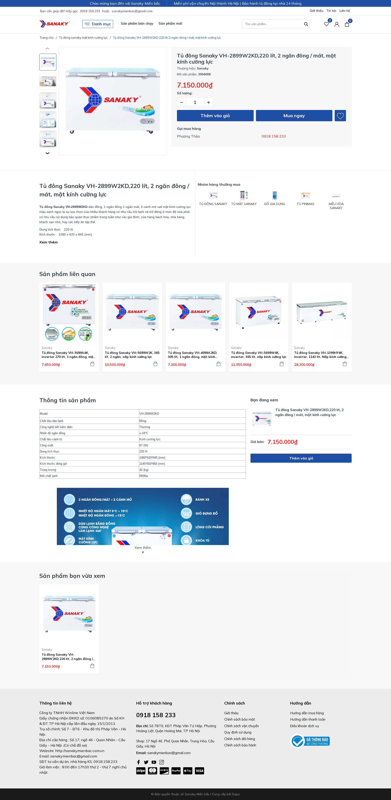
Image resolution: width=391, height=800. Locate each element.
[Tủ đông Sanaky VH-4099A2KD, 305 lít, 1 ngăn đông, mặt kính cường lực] (195, 312)
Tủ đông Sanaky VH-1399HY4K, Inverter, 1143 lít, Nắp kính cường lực (320, 355)
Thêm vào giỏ (215, 115)
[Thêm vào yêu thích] (340, 115)
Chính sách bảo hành (240, 745)
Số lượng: (184, 93)
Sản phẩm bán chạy (137, 23)
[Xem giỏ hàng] (347, 24)
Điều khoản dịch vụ (304, 726)
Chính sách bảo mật (239, 719)
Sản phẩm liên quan (67, 273)
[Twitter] (146, 762)
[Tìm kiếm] (306, 23)
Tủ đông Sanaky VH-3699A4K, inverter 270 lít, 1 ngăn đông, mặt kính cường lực (68, 355)
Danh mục (101, 23)
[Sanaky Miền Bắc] (54, 24)
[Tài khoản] (336, 24)
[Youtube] (154, 762)
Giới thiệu (316, 11)
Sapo (236, 794)
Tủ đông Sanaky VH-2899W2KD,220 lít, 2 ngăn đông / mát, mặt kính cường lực (67, 656)
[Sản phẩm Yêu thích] (326, 24)
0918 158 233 (90, 11)
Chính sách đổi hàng (239, 739)
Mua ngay (294, 115)
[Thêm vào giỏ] (92, 363)
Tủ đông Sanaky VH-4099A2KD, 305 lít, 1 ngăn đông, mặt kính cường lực (192, 355)
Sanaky (47, 348)
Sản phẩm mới (170, 23)
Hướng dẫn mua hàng (307, 713)
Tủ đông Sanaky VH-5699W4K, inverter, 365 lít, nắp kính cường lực (258, 355)
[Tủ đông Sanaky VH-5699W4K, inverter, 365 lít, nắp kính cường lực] (258, 312)
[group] (113, 101)
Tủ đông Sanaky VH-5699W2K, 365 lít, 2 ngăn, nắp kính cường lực (132, 355)
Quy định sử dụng (237, 732)
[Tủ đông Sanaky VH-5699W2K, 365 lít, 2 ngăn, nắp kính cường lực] (132, 312)
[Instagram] (161, 762)
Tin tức (331, 11)
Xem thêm (48, 242)
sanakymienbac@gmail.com (132, 11)
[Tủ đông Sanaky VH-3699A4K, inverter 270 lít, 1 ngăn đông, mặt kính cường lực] (69, 312)
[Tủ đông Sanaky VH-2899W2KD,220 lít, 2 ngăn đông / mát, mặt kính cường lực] (69, 614)
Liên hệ (345, 11)
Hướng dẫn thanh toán (307, 719)
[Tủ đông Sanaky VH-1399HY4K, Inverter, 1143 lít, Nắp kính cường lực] (322, 312)
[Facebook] (139, 762)
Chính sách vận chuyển (241, 726)
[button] (47, 153)
